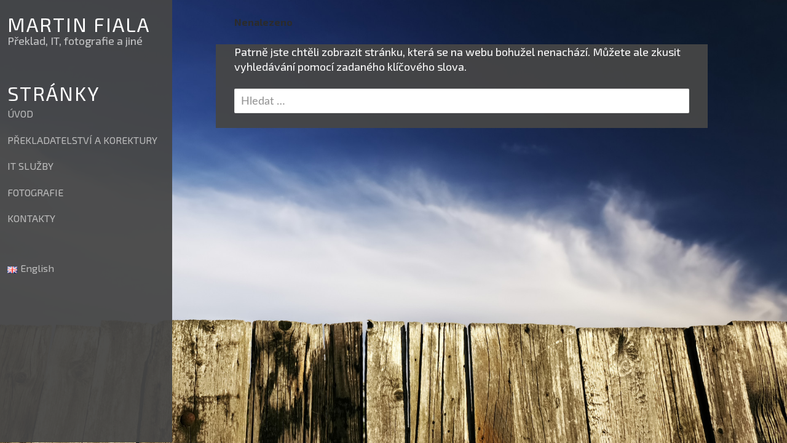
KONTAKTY (31, 218)
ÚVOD (20, 113)
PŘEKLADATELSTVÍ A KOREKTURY (82, 140)
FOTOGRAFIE (35, 192)
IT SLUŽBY (30, 166)
